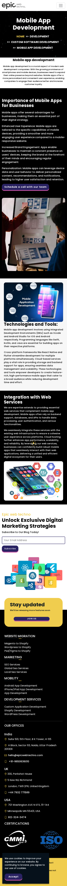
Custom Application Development (25, 706)
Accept (13, 876)
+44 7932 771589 (18, 792)
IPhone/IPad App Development (23, 689)
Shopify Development (17, 710)
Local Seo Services (15, 672)
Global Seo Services (16, 668)
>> (37, 36)
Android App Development (20, 685)
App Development (15, 693)
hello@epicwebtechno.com (25, 755)
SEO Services (12, 664)
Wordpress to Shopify (17, 647)
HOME (21, 36)
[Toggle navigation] (60, 5)
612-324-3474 (16, 817)
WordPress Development (19, 714)
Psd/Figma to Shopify (17, 651)
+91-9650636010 (18, 761)
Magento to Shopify (16, 643)
